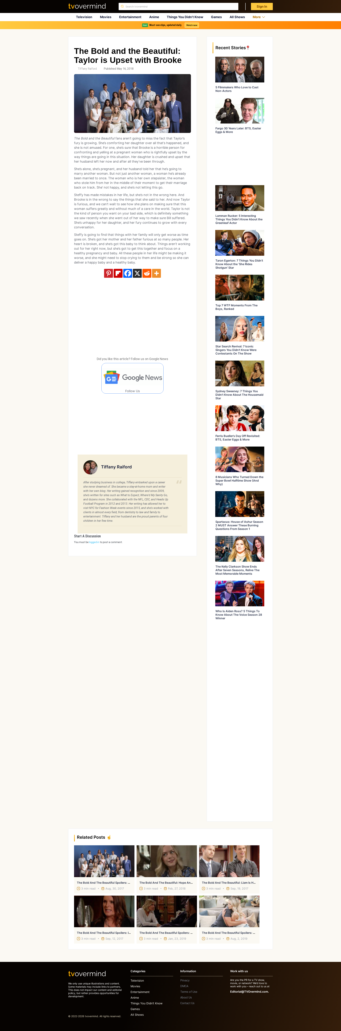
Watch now (191, 25)
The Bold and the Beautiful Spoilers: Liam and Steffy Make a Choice (124, 882)
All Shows (237, 17)
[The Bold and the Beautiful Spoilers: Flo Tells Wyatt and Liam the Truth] (229, 911)
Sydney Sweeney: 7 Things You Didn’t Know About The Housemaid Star (239, 394)
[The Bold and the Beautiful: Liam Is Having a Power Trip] (229, 861)
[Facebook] (127, 273)
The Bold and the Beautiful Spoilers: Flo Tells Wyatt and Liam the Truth (251, 933)
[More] (156, 273)
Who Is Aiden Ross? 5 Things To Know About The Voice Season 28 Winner (238, 614)
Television (84, 17)
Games (216, 17)
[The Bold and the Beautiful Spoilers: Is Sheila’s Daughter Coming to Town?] (104, 911)
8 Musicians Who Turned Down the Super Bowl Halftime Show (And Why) (239, 480)
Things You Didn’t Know (185, 17)
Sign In (262, 6)
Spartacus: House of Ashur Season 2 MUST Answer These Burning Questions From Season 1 (239, 525)
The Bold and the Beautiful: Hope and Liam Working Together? (182, 882)
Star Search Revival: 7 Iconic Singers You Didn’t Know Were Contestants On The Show (235, 350)
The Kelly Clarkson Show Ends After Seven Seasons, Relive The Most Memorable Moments (237, 570)
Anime (154, 17)
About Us (186, 997)
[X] (137, 273)
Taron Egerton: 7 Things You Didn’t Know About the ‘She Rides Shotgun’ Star (239, 264)
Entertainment (130, 17)
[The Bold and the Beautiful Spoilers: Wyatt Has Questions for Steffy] (167, 911)
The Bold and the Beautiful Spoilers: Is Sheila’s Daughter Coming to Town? (128, 933)
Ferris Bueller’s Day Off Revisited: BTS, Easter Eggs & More (237, 437)
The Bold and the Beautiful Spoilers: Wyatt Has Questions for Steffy (186, 933)
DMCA (184, 986)
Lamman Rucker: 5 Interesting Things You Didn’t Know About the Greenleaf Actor (238, 219)
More (257, 17)
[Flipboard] (118, 273)
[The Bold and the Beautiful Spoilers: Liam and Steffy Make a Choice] (104, 861)
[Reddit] (146, 273)
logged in (94, 542)
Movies (105, 17)
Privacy (185, 980)
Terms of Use (188, 992)
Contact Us (187, 1003)
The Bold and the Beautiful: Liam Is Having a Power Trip (240, 882)
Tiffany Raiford (87, 68)
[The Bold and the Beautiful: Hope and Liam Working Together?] (167, 861)
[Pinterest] (108, 273)
